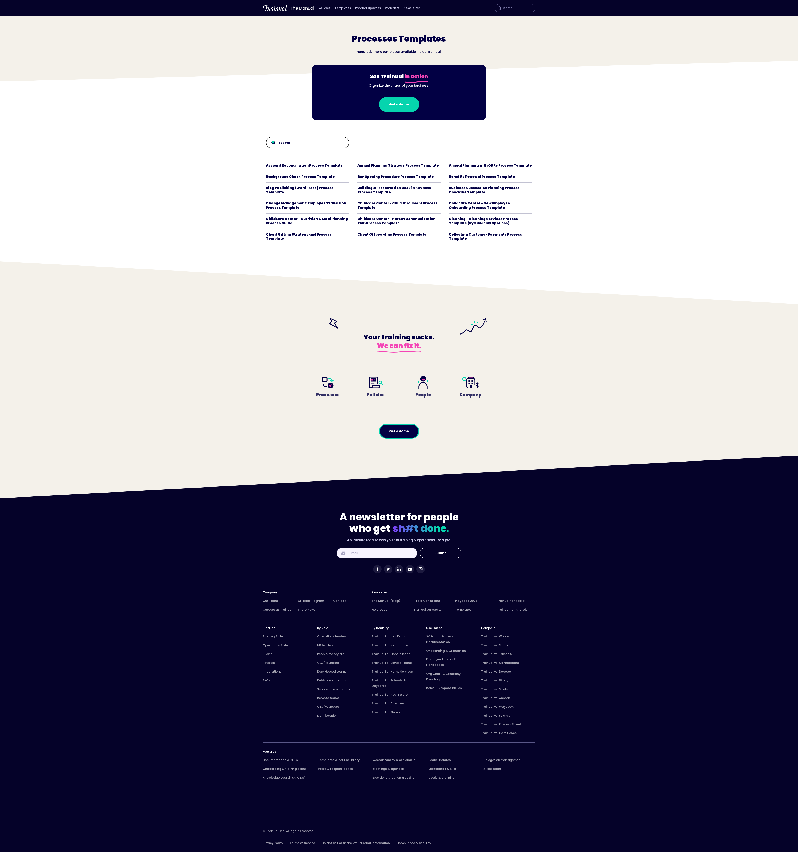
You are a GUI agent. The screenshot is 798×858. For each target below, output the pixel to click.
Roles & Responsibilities (444, 688)
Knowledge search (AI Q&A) (284, 777)
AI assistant (492, 769)
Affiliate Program (311, 601)
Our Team (270, 601)
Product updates (368, 8)
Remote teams (328, 698)
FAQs (266, 680)
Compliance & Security (414, 843)
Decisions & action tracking (394, 777)
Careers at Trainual (277, 609)
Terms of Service (302, 843)
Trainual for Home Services (392, 671)
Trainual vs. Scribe (494, 645)
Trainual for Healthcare (390, 645)
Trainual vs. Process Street (501, 724)
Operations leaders (332, 636)
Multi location (327, 716)
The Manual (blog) (386, 601)
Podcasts (392, 8)
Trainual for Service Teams (392, 663)
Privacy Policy (273, 843)
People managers (330, 654)
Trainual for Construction (391, 654)
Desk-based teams (331, 671)
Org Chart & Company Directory (443, 676)
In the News (306, 609)
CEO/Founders (328, 663)
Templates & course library (339, 760)
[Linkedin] (399, 569)
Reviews (269, 663)
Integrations (272, 671)
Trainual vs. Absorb (495, 698)
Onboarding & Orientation (446, 651)
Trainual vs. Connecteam (500, 663)
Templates (343, 8)
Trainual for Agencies (388, 703)
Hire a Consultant (427, 601)
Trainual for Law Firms (388, 636)
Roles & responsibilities (335, 769)
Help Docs (379, 609)
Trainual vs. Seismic (495, 716)
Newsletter (412, 8)
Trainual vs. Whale (495, 636)
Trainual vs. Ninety (494, 680)
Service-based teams (333, 689)
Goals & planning (441, 777)
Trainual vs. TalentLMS (497, 654)
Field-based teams (331, 680)
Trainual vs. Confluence (499, 733)
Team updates (439, 760)
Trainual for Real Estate (390, 695)
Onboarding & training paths (285, 769)
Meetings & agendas (388, 769)
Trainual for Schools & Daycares (389, 683)
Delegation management (502, 760)
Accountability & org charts (394, 760)
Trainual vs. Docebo (496, 671)
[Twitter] (388, 569)
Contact (339, 601)
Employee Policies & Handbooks (441, 662)
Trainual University (427, 609)
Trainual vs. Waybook (497, 707)
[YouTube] (410, 569)
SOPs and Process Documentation (439, 639)
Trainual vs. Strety (494, 689)
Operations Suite (275, 645)
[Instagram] (420, 569)
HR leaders (325, 645)
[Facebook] (377, 569)
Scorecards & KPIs (442, 769)
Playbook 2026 (466, 601)
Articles (324, 8)
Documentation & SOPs (280, 760)
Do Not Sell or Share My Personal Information (356, 843)
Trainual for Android (512, 609)
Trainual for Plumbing (388, 712)
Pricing (268, 654)
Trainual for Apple (511, 601)
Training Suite (273, 636)
